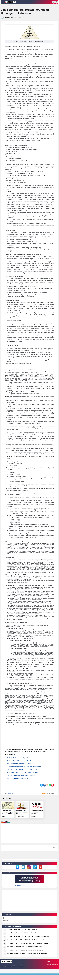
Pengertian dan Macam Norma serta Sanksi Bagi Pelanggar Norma (24, 766)
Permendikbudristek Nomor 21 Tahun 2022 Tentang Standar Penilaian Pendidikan (27, 953)
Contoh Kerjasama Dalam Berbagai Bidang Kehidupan (21, 781)
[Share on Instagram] (47, 785)
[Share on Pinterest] (52, 785)
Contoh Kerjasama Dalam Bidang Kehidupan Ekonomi (21, 775)
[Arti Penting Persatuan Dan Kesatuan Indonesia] (37, 805)
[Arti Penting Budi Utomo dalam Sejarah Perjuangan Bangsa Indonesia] (8, 805)
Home (2, 6)
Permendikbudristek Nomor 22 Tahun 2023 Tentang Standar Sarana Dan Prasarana (27, 943)
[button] (2, 2)
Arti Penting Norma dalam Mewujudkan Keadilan (19, 760)
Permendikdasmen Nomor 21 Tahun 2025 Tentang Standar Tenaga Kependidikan (26, 939)
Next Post (55, 854)
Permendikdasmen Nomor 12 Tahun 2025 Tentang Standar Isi (22, 929)
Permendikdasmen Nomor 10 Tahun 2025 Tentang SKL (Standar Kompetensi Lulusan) (28, 936)
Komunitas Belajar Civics (52, 964)
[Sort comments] (55, 847)
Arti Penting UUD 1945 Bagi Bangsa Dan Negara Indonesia (22, 772)
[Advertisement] (29, 737)
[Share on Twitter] (41, 785)
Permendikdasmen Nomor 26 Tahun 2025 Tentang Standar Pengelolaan (24, 946)
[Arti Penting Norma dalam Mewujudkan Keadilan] (22, 805)
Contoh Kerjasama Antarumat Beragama (17, 778)
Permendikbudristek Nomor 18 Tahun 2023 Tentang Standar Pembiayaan (25, 950)
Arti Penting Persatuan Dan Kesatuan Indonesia (19, 763)
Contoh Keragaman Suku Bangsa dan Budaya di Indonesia (22, 769)
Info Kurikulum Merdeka (20, 885)
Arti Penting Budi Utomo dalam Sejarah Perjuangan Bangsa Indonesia (25, 757)
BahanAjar (7, 6)
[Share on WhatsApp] (49, 785)
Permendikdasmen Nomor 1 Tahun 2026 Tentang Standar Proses (23, 932)
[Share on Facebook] (44, 785)
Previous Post (5, 854)
